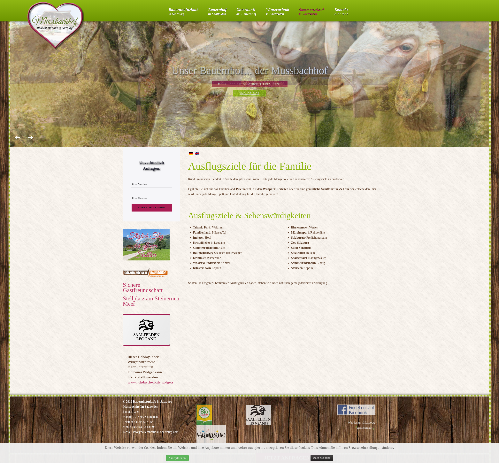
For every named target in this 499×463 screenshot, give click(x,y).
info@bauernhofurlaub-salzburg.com (155, 432)
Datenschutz (322, 458)
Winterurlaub (277, 11)
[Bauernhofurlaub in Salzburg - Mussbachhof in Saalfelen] (356, 409)
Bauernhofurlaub (184, 11)
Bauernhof (217, 11)
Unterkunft (246, 11)
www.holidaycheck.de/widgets (150, 382)
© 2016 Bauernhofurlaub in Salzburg (147, 401)
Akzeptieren (177, 458)
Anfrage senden (151, 207)
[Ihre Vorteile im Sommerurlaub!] (146, 330)
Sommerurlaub (312, 11)
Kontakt (341, 11)
